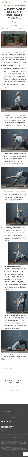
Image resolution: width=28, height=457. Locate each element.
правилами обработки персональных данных (14, 395)
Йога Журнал (14, 25)
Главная (4, 5)
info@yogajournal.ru (6, 411)
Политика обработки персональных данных (12, 414)
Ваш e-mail (3, 386)
